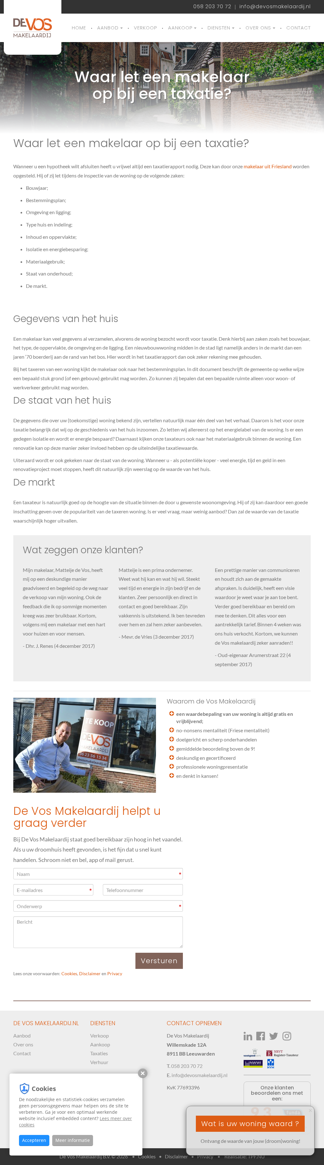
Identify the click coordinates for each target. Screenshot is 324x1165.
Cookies (69, 973)
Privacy (114, 973)
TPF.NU (256, 1156)
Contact (298, 27)
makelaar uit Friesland (268, 166)
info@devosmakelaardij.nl (275, 6)
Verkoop (145, 27)
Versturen (159, 961)
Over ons (258, 27)
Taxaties (99, 1053)
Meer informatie (72, 1140)
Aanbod (108, 27)
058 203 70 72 (212, 6)
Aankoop (180, 27)
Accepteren (34, 1140)
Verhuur (99, 1062)
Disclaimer (90, 973)
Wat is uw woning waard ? (250, 1124)
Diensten (219, 27)
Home (79, 27)
